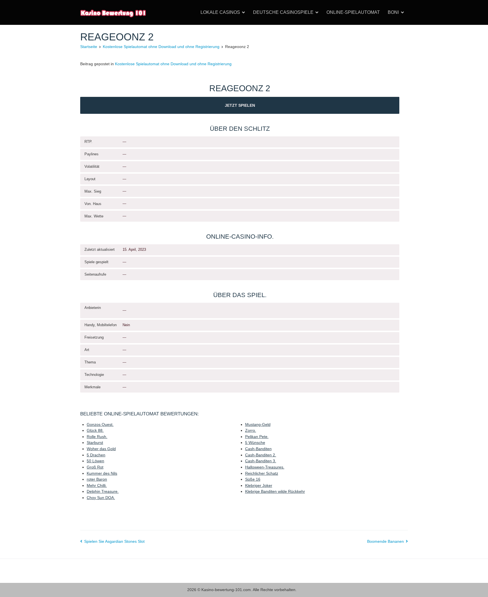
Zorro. (250, 430)
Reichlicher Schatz (261, 473)
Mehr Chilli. (97, 485)
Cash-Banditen (258, 448)
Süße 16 (252, 479)
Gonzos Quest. (100, 424)
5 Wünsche (255, 442)
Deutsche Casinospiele (283, 12)
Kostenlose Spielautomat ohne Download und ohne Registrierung (173, 64)
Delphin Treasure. (103, 491)
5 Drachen (96, 455)
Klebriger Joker (258, 485)
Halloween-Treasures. (264, 467)
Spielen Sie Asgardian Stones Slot (114, 541)
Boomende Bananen (385, 541)
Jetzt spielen (240, 105)
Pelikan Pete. (257, 436)
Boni (393, 12)
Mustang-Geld (258, 424)
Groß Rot (95, 467)
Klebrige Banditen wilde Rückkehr (275, 491)
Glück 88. (95, 430)
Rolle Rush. (97, 436)
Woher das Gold (101, 448)
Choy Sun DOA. (101, 497)
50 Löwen (95, 461)
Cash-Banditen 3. (260, 461)
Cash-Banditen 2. (260, 455)
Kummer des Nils (102, 473)
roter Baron (97, 479)
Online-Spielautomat (353, 12)
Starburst (95, 442)
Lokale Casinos (220, 12)
